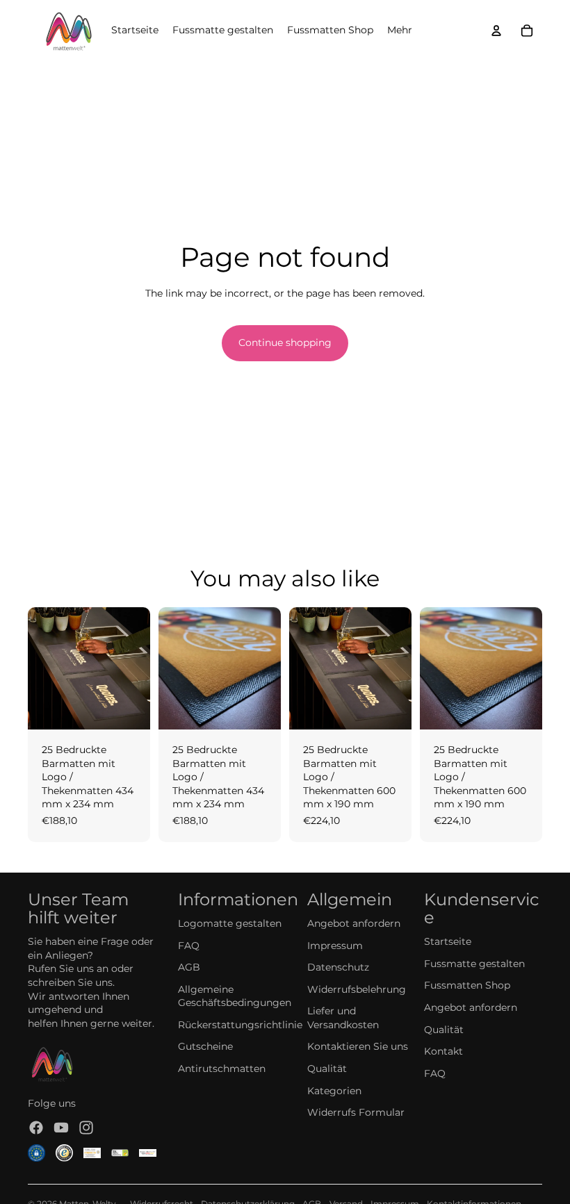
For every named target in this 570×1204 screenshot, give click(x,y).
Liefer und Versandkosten (343, 1018)
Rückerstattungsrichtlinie (240, 1025)
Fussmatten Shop (467, 985)
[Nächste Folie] (139, 668)
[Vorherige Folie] (38, 668)
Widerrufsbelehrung (356, 989)
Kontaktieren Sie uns (357, 1046)
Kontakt (443, 1051)
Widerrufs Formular (356, 1112)
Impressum (335, 945)
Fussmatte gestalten (474, 963)
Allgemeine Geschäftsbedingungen (234, 996)
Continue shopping (285, 342)
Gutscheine (205, 1046)
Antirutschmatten (222, 1068)
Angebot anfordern (353, 923)
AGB (189, 967)
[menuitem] (399, 30)
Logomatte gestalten (230, 923)
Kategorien (334, 1091)
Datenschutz (338, 967)
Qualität (327, 1068)
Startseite (447, 941)
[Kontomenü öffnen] (496, 30)
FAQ (189, 945)
